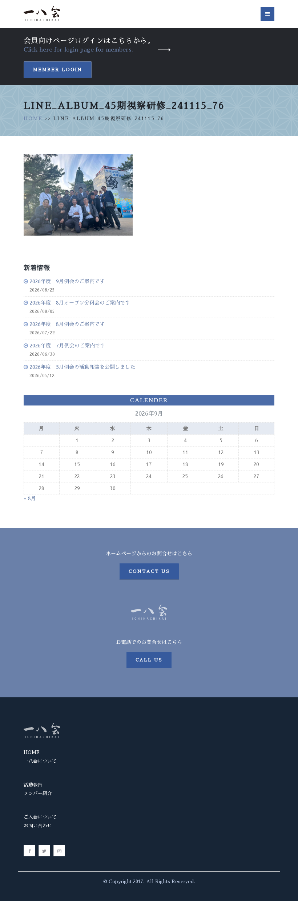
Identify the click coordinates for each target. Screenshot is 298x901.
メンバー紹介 (38, 793)
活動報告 (33, 784)
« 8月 (30, 498)
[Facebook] (29, 850)
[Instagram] (59, 850)
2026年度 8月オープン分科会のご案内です (80, 302)
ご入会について (40, 817)
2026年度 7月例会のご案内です (67, 345)
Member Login (57, 70)
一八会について (40, 761)
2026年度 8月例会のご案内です (67, 324)
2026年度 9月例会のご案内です (67, 281)
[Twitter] (44, 850)
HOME (33, 118)
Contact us (149, 571)
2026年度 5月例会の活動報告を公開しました (82, 367)
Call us (149, 660)
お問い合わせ (38, 825)
